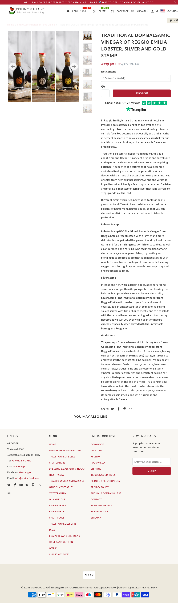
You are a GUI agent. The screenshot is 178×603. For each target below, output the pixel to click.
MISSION (95, 456)
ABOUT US (96, 450)
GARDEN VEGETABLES (61, 487)
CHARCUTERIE (57, 462)
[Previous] (13, 66)
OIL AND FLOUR (57, 499)
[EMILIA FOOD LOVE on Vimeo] (27, 485)
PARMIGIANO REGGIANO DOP (65, 450)
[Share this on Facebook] (118, 409)
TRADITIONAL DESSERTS (62, 523)
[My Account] (152, 12)
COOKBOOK (97, 444)
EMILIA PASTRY (57, 511)
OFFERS (53, 548)
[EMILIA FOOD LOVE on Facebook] (15, 485)
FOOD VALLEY (98, 462)
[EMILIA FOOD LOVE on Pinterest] (33, 485)
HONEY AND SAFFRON (61, 542)
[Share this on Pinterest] (124, 409)
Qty (103, 86)
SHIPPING (96, 468)
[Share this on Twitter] (112, 409)
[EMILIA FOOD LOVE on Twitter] (9, 485)
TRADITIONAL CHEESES (62, 456)
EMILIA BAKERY (57, 505)
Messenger (25, 472)
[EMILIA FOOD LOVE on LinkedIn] (39, 485)
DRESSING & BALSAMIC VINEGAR (67, 468)
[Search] (157, 12)
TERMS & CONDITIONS (103, 474)
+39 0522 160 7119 (21, 460)
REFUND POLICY (99, 511)
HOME (52, 444)
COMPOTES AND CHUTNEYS (64, 535)
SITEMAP (96, 517)
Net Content (108, 71)
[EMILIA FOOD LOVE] (26, 11)
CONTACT (96, 499)
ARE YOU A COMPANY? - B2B (106, 493)
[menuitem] (72, 12)
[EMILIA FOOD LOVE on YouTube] (21, 485)
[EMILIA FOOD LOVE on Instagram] (9, 493)
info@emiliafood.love (27, 478)
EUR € (89, 575)
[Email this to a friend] (130, 409)
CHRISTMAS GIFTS (59, 554)
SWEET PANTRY (57, 493)
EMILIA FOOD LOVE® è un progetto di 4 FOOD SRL (54, 587)
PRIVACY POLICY (100, 487)
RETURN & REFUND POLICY (105, 480)
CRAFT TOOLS (56, 517)
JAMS (52, 529)
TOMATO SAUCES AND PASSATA (66, 480)
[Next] (74, 66)
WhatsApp (19, 466)
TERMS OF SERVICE (101, 505)
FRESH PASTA (56, 474)
